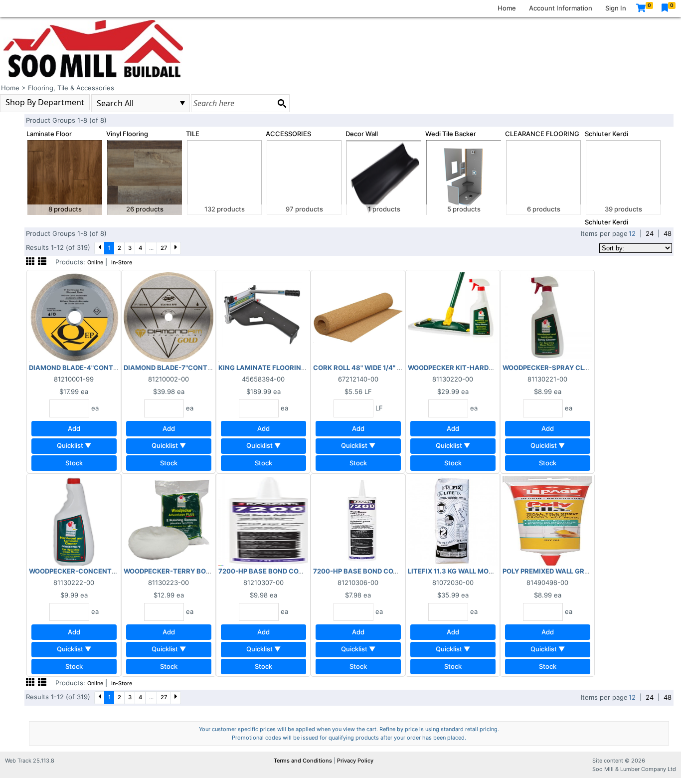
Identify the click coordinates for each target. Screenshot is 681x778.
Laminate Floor (49, 134)
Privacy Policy (355, 760)
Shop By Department (44, 102)
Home (507, 8)
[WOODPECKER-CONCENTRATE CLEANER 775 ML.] (74, 520)
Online (95, 262)
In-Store (121, 262)
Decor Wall (361, 134)
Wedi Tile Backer (450, 134)
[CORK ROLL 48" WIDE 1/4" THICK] (358, 317)
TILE (192, 134)
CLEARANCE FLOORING (542, 134)
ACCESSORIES (288, 134)
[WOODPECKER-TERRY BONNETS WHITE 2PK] (168, 520)
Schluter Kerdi (606, 134)
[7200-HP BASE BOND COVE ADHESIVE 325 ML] (358, 520)
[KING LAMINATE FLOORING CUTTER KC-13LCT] (263, 317)
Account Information (560, 8)
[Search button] (282, 103)
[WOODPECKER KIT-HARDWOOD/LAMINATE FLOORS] (453, 317)
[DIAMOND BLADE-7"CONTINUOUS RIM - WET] (168, 317)
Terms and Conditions (304, 760)
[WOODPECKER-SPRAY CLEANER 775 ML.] (547, 317)
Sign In (615, 8)
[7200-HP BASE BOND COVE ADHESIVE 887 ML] (263, 520)
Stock (74, 463)
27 (164, 247)
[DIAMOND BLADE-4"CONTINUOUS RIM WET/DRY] (74, 317)
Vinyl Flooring (127, 134)
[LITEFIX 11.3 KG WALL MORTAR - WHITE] (453, 520)
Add (74, 428)
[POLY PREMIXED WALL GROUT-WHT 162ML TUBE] (547, 520)
